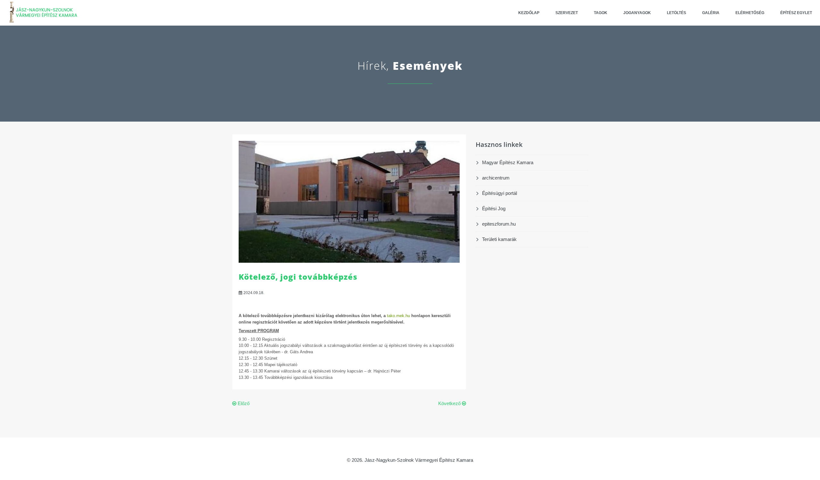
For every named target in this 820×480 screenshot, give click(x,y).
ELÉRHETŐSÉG (749, 13)
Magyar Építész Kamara (507, 162)
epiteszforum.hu (499, 224)
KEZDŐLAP (528, 13)
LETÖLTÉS (676, 13)
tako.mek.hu (399, 315)
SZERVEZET (566, 13)
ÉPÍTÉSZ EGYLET (796, 13)
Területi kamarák (499, 239)
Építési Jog (493, 208)
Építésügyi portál (499, 193)
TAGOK (600, 13)
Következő (450, 403)
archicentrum (496, 177)
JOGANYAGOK (637, 13)
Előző (243, 403)
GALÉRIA (710, 13)
